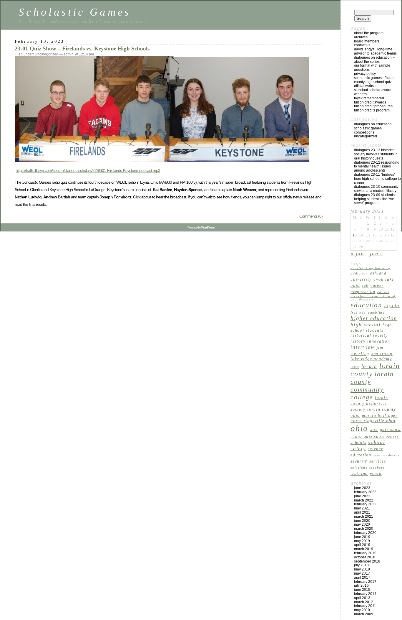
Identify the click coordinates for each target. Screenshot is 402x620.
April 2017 (362, 577)
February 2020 (365, 533)
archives (361, 37)
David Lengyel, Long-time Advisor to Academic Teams (375, 51)
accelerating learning (370, 268)
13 (355, 235)
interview (362, 347)
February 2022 (365, 504)
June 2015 (362, 590)
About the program (368, 33)
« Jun (357, 253)
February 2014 (365, 594)
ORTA (374, 430)
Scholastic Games (75, 12)
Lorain (369, 366)
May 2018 (362, 569)
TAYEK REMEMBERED (369, 98)
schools (358, 442)
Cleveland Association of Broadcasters (373, 298)
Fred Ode (358, 312)
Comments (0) (311, 216)
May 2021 (362, 508)
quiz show (390, 429)
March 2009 (363, 614)
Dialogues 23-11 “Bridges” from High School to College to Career (377, 178)
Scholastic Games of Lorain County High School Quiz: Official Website (375, 82)
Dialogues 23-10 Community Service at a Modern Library (376, 189)
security (358, 461)
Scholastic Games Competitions (368, 130)
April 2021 (362, 512)
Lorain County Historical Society (369, 403)
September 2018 (367, 561)
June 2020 (362, 521)
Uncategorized (46, 54)
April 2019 (362, 545)
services (377, 461)
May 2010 (362, 610)
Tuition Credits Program (372, 110)
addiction (359, 273)
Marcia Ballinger (380, 415)
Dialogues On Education (373, 124)
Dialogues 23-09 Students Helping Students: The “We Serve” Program (374, 199)
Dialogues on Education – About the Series (374, 59)
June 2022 (362, 496)
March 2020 (363, 529)
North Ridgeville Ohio (373, 420)
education (366, 305)
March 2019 (363, 549)
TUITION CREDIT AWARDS (370, 102)
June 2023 (362, 488)
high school (365, 325)
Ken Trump (382, 353)
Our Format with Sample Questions (372, 67)
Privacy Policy (365, 74)
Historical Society (369, 335)
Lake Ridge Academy (371, 358)
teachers (377, 467)
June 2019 (362, 537)
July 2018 (361, 565)
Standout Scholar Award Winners (372, 92)
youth (376, 473)
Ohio (359, 428)
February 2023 (365, 492)
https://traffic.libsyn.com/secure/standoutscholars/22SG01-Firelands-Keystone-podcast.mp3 (88, 170)
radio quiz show (367, 436)
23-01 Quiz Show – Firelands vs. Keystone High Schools (82, 48)
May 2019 (362, 541)
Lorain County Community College (372, 385)
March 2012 (363, 602)
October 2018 (364, 557)
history (357, 341)
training (359, 473)
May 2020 (362, 524)
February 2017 (365, 582)
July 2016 (361, 585)
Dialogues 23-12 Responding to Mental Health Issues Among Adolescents (376, 166)
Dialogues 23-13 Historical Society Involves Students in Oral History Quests (376, 154)
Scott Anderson (387, 455)
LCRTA (354, 367)
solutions (358, 467)
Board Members (366, 41)
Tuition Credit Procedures (373, 106)
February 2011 (365, 606)
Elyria (392, 305)
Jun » (376, 253)
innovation (378, 341)
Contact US (362, 45)
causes (383, 292)
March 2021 (363, 516)
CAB (365, 285)
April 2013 (362, 598)
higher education (373, 318)
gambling (376, 312)
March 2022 (363, 500)
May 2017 (362, 573)
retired (392, 436)
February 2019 (365, 553)
